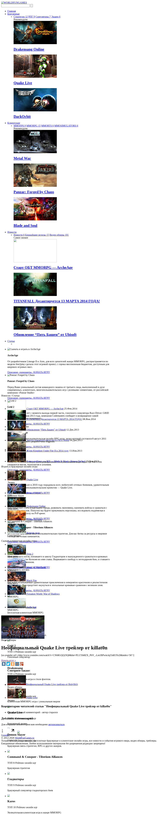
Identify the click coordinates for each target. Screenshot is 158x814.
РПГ (31, 16)
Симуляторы (43, 16)
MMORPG (33, 125)
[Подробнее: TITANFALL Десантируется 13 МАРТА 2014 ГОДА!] (35, 295)
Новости (12, 232)
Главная (11, 11)
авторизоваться (56, 724)
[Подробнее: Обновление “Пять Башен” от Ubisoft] (35, 328)
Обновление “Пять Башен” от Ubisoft (45, 335)
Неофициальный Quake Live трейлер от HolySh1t (52, 684)
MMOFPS (20, 125)
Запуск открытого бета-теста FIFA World (47, 440)
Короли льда (33, 533)
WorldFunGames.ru (24, 738)
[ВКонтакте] (4, 664)
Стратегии (21, 16)
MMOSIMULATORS (66, 125)
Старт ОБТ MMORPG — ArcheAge (43, 267)
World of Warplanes (36, 567)
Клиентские (13, 123)
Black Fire (31, 580)
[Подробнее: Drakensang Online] (35, 43)
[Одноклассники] (13, 664)
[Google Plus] (21, 664)
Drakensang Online (29, 49)
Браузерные (13, 14)
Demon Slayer (33, 493)
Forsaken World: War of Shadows (43, 594)
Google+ (5, 735)
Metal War (22, 158)
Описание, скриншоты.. (20, 372)
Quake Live (23, 83)
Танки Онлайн (34, 519)
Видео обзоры (59, 235)
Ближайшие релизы (37, 235)
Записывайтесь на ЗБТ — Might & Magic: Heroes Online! (55, 461)
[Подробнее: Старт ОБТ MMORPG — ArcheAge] (35, 261)
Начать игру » (8, 660)
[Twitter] (8, 664)
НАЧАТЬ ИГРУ (41, 372)
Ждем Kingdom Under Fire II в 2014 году (47, 450)
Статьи (11, 341)
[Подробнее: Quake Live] (35, 77)
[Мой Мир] (17, 664)
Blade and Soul (25, 225)
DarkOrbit (22, 116)
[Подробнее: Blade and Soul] (35, 219)
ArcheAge (31, 607)
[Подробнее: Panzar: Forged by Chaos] (35, 186)
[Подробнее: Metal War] (35, 152)
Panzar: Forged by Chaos (34, 192)
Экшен (55, 16)
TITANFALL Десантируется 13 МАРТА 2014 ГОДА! (57, 301)
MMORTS (47, 125)
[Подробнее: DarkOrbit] (35, 110)
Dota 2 (29, 554)
